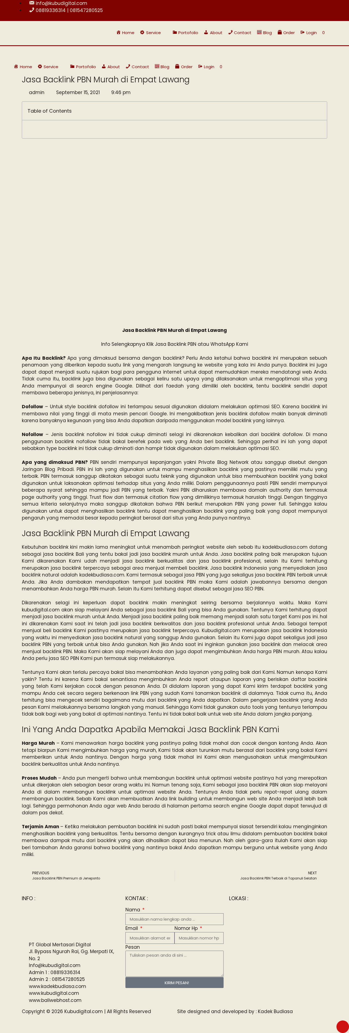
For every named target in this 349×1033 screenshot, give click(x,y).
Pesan (132, 947)
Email (132, 928)
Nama (133, 909)
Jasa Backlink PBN (175, 344)
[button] (153, 32)
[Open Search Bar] (332, 32)
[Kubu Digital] (31, 53)
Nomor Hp (186, 928)
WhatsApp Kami (229, 344)
